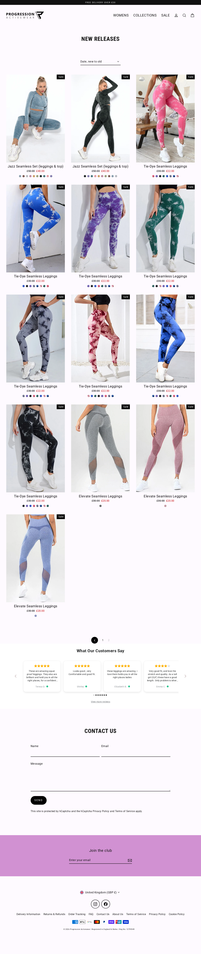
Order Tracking (76, 914)
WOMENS (121, 15)
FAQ (91, 914)
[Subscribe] (129, 860)
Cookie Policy (177, 914)
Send (38, 800)
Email (105, 746)
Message (37, 763)
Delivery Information (28, 914)
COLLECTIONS (145, 15)
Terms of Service (125, 811)
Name (35, 746)
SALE (165, 15)
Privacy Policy (101, 811)
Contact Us (103, 914)
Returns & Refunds (54, 914)
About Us (117, 914)
